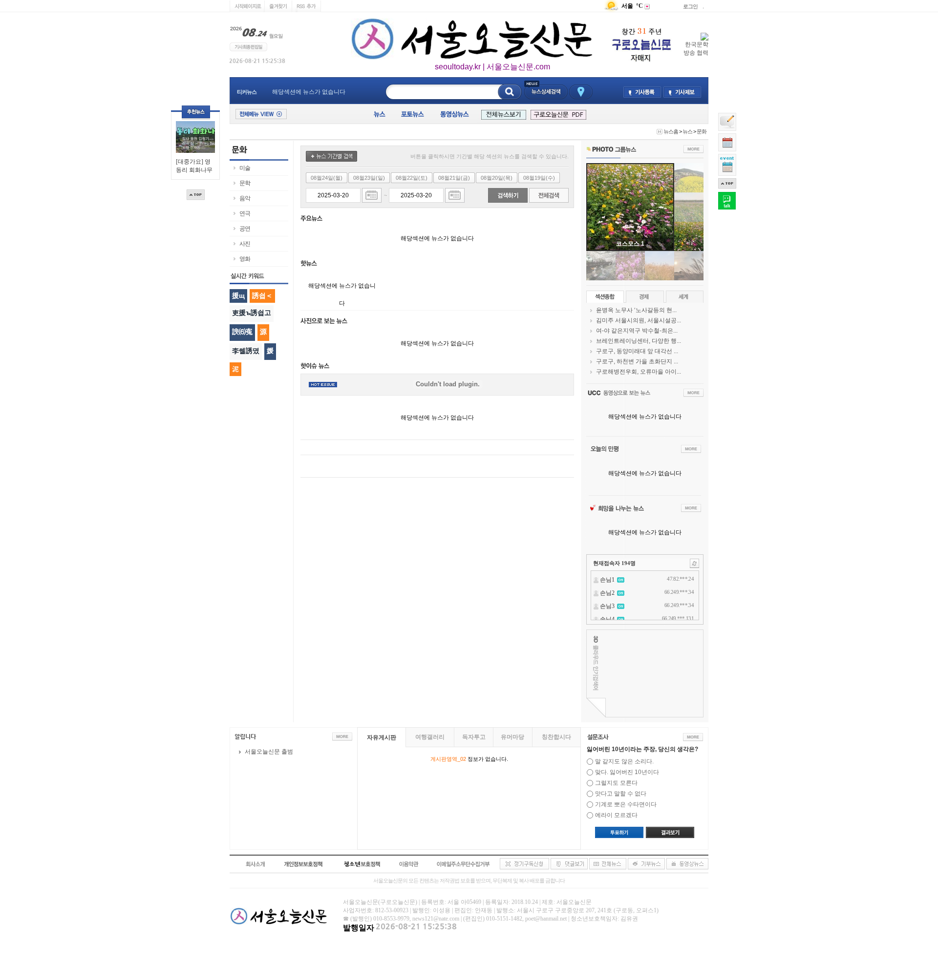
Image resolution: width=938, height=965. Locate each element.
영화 (244, 258)
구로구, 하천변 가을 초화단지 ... (637, 361)
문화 (701, 131)
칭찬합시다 (556, 737)
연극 (244, 213)
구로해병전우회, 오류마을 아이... (638, 371)
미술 (244, 168)
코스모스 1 (630, 243)
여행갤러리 (430, 737)
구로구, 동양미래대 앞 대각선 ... (637, 351)
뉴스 (687, 131)
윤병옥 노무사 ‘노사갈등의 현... (636, 310)
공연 (244, 228)
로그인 (690, 6)
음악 (244, 198)
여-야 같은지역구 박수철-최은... (637, 330)
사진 (244, 243)
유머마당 (512, 737)
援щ (238, 295)
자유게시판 (381, 737)
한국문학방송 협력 (695, 48)
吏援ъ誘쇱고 (251, 312)
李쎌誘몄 (245, 351)
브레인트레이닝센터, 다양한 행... (638, 340)
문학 (244, 183)
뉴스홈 (670, 131)
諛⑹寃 (242, 332)
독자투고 (474, 737)
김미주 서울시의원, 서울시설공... (638, 320)
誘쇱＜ (262, 295)
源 (263, 332)
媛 (270, 351)
